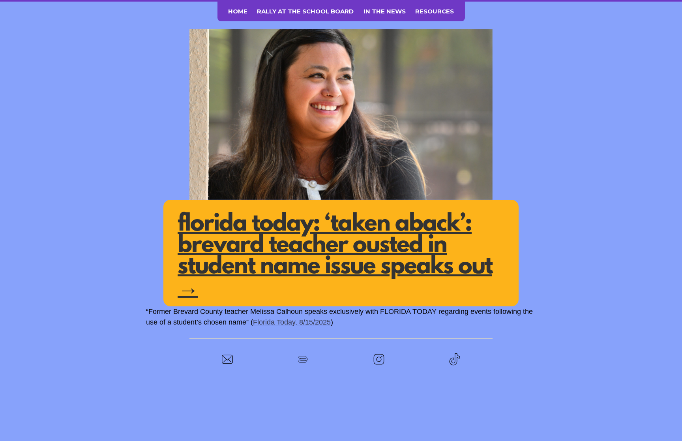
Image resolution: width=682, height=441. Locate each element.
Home (237, 11)
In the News (384, 11)
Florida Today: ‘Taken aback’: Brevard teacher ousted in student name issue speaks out (335, 256)
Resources (434, 11)
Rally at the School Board (305, 11)
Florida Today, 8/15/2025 (292, 322)
